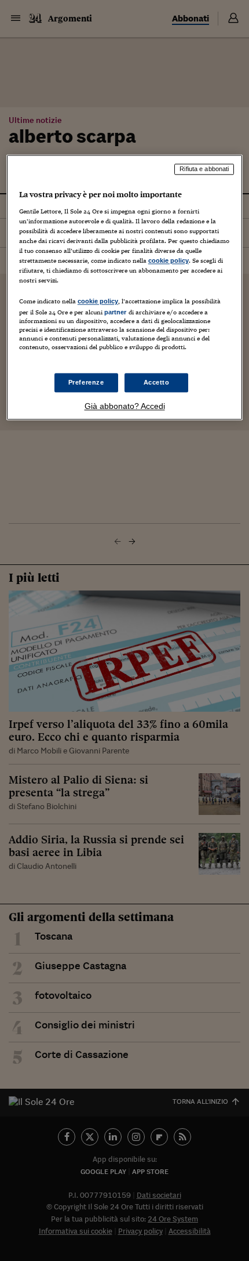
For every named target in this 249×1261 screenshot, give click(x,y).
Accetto (157, 382)
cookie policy (168, 260)
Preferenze (86, 382)
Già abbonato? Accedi (125, 406)
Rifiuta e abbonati (204, 169)
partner (115, 312)
